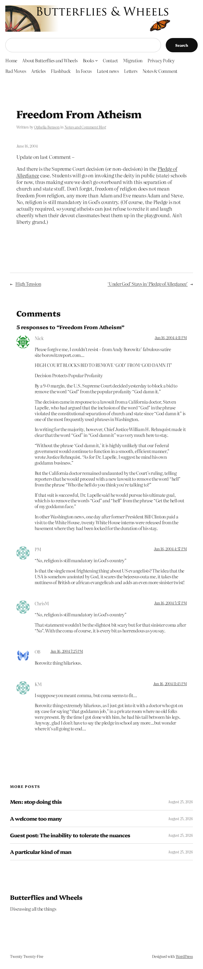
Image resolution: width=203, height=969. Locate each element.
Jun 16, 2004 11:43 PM (170, 683)
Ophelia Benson (47, 127)
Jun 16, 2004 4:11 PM (171, 337)
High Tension (28, 283)
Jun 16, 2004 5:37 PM (170, 603)
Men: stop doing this (36, 802)
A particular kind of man (40, 852)
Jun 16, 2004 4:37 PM (170, 548)
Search (181, 45)
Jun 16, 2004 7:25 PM (66, 651)
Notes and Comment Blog (85, 127)
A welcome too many (36, 818)
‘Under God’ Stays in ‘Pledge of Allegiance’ (148, 283)
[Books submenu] (96, 60)
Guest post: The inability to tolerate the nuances (70, 835)
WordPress (184, 956)
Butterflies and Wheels (46, 897)
